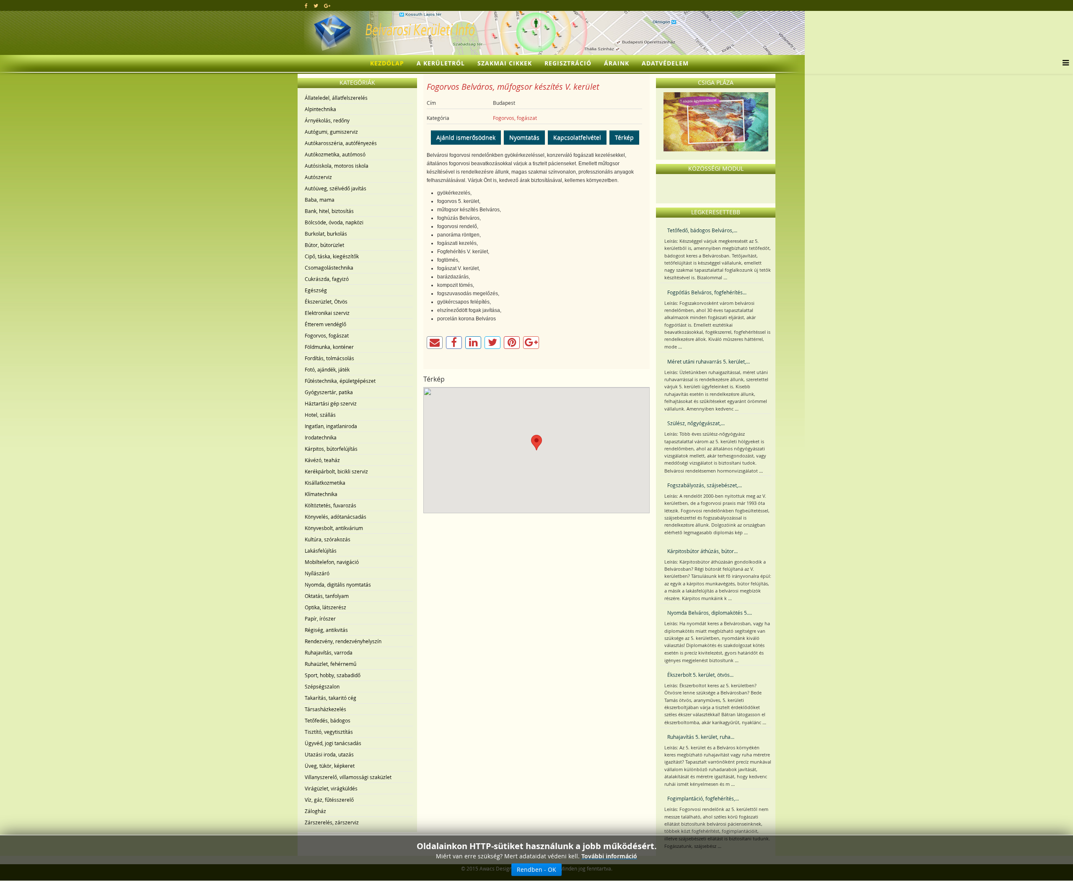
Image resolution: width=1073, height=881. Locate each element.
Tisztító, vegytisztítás (329, 731)
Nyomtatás (524, 137)
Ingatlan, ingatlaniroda (331, 426)
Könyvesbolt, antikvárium (334, 528)
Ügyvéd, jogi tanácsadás (333, 743)
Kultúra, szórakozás (327, 539)
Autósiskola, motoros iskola (336, 165)
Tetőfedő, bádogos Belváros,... (702, 230)
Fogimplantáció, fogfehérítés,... (703, 798)
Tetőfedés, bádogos (327, 720)
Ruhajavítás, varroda (328, 652)
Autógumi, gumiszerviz (331, 131)
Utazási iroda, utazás (329, 754)
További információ (609, 856)
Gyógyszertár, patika (329, 392)
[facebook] (306, 5)
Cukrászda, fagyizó (327, 278)
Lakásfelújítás (321, 550)
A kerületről (441, 63)
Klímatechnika (321, 494)
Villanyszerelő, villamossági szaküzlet (348, 777)
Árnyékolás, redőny (327, 120)
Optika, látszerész (325, 607)
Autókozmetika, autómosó (335, 154)
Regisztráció (567, 63)
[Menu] (1063, 63)
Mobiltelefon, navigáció (332, 562)
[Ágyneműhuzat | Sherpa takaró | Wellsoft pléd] (715, 121)
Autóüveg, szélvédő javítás (335, 188)
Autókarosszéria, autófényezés (341, 143)
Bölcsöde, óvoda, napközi (334, 222)
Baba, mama (319, 199)
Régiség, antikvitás (326, 629)
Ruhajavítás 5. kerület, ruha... (700, 736)
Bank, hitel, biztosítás (329, 211)
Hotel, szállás (320, 414)
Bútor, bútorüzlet (324, 245)
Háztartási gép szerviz (331, 403)
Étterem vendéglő (325, 324)
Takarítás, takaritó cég (330, 697)
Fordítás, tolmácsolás (329, 358)
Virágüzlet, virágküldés (331, 788)
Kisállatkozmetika (325, 482)
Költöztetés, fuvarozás (330, 505)
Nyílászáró (317, 573)
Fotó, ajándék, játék (327, 369)
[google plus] (327, 5)
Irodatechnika (321, 437)
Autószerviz (318, 177)
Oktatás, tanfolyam (327, 596)
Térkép (624, 137)
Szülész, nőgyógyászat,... (696, 423)
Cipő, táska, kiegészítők (332, 256)
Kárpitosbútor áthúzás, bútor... (702, 551)
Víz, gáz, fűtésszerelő (329, 799)
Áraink (616, 63)
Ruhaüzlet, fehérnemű (330, 663)
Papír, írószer (320, 618)
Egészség (316, 290)
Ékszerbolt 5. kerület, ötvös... (700, 674)
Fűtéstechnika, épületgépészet (340, 380)
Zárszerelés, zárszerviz (332, 822)
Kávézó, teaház (322, 460)
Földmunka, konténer (329, 346)
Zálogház (315, 811)
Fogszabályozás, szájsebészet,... (704, 485)
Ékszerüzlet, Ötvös (326, 301)
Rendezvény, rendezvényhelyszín (343, 641)
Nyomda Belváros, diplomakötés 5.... (709, 612)
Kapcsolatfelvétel (577, 137)
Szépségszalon (322, 686)
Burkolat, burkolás (326, 233)
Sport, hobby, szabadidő (332, 675)
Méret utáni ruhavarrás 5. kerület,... (708, 361)
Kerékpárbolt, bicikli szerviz (336, 471)
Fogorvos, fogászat (327, 335)
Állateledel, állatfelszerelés (336, 97)
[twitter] (316, 5)
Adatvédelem (665, 63)
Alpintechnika (320, 109)
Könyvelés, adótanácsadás (335, 516)
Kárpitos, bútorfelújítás (331, 448)
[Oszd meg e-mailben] (435, 342)
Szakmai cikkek (504, 63)
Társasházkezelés (325, 709)
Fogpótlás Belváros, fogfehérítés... (706, 292)
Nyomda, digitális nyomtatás (338, 584)
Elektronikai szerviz (327, 312)
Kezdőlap (387, 63)
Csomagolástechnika (329, 267)
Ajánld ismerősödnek (465, 137)
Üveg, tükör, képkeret (330, 765)
